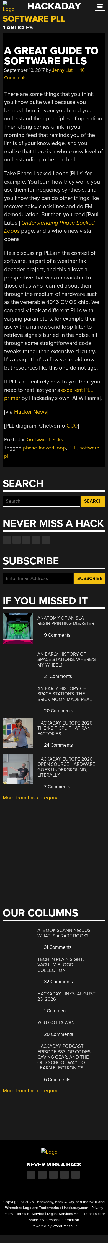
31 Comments (57, 947)
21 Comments (57, 676)
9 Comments (56, 635)
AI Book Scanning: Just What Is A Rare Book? (65, 933)
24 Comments (58, 745)
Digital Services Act (63, 1214)
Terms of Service (30, 1214)
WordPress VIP (65, 1226)
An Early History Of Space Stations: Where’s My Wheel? (66, 659)
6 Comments (56, 1079)
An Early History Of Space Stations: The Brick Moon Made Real (64, 694)
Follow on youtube (26, 540)
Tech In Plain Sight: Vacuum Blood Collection (60, 965)
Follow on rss (36, 540)
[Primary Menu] (100, 6)
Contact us (46, 540)
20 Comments (58, 711)
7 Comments (56, 787)
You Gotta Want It (60, 1023)
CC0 (72, 425)
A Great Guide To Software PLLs (51, 56)
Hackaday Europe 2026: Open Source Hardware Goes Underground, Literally (66, 767)
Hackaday (54, 6)
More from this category (30, 798)
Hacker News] (31, 411)
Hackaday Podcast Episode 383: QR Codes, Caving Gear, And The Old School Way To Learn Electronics (64, 1057)
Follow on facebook (7, 540)
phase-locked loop (44, 448)
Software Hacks (45, 439)
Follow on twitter (16, 540)
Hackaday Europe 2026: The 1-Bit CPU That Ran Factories (65, 728)
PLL (72, 448)
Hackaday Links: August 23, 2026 (66, 996)
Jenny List (62, 70)
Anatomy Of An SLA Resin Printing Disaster (65, 621)
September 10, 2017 (24, 70)
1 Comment (55, 1011)
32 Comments (58, 982)
